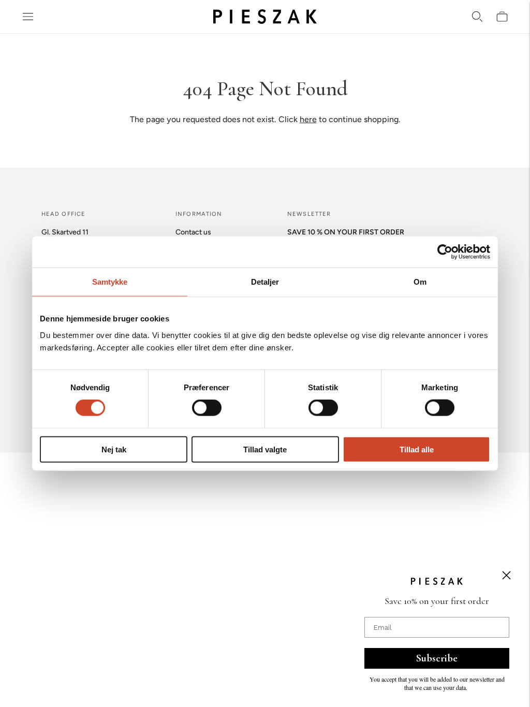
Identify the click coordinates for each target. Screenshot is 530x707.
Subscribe (437, 658)
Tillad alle (417, 449)
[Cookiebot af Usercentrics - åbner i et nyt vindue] (445, 252)
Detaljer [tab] (265, 281)
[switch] (207, 408)
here (308, 119)
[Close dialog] (506, 575)
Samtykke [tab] (110, 281)
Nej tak (113, 449)
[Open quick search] (477, 16)
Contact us (193, 232)
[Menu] (28, 16)
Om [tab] (420, 281)
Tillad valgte (265, 449)
